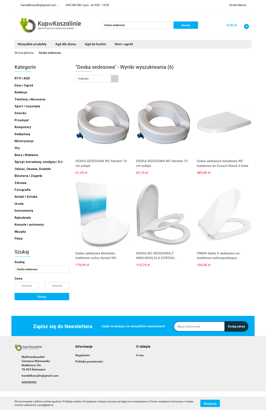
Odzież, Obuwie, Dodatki (33, 169)
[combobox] (96, 78)
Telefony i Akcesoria (30, 99)
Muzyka (21, 232)
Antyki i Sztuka (26, 197)
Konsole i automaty (30, 224)
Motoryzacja (24, 141)
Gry (18, 148)
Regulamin (82, 355)
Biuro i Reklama (27, 155)
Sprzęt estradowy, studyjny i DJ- (39, 162)
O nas (140, 355)
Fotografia (23, 190)
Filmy (19, 238)
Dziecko (21, 113)
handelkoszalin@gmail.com (40, 375)
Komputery (23, 127)
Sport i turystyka (28, 106)
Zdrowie (21, 183)
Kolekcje (21, 92)
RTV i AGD (23, 78)
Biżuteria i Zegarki (29, 176)
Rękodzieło (23, 218)
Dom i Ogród (24, 85)
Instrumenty (24, 210)
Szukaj (41, 296)
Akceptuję (210, 403)
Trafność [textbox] (83, 78)
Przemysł (22, 120)
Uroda (19, 204)
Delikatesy (23, 134)
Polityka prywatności (89, 361)
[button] (83, 346)
